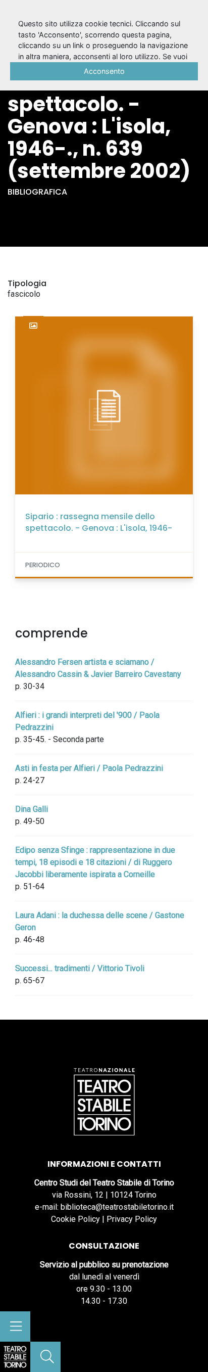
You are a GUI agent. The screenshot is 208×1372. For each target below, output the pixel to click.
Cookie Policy (75, 1219)
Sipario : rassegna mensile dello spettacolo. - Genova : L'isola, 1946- (98, 522)
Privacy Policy (132, 1219)
